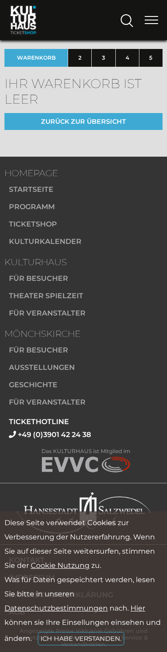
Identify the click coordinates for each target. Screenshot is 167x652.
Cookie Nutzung (60, 565)
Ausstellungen (42, 367)
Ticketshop (33, 224)
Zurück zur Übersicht (83, 121)
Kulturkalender (45, 241)
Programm (32, 206)
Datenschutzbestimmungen (56, 608)
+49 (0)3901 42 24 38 (53, 434)
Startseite (31, 189)
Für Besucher (38, 278)
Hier (137, 608)
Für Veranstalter (47, 313)
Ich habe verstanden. (81, 639)
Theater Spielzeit (46, 296)
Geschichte (33, 385)
